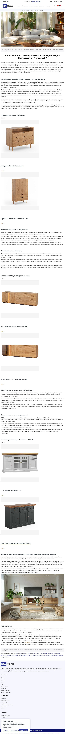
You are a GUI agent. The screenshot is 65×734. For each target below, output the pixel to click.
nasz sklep (27, 642)
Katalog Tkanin (4, 686)
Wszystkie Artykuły (34, 10)
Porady (41, 10)
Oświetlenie (25, 5)
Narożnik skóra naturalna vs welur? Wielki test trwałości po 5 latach (26, 655)
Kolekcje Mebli (33, 5)
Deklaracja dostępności (6, 692)
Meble (18, 5)
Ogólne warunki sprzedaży (7, 704)
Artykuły (56, 1)
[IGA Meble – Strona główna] (8, 6)
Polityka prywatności (5, 690)
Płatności (3, 677)
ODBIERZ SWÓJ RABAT (36, 1)
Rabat (2, 681)
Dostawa (3, 679)
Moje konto (3, 698)
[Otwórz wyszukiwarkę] (54, 6)
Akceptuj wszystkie (23, 730)
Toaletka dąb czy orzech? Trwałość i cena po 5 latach (27, 653)
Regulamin (3, 688)
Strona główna (25, 10)
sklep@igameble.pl (5, 717)
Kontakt (61, 1)
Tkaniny (50, 1)
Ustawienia (6, 730)
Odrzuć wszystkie (14, 730)
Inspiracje (41, 5)
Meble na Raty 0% (6, 1)
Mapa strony (3, 706)
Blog (2, 684)
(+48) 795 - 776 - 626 (5, 715)
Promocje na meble (5, 700)
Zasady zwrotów (4, 702)
